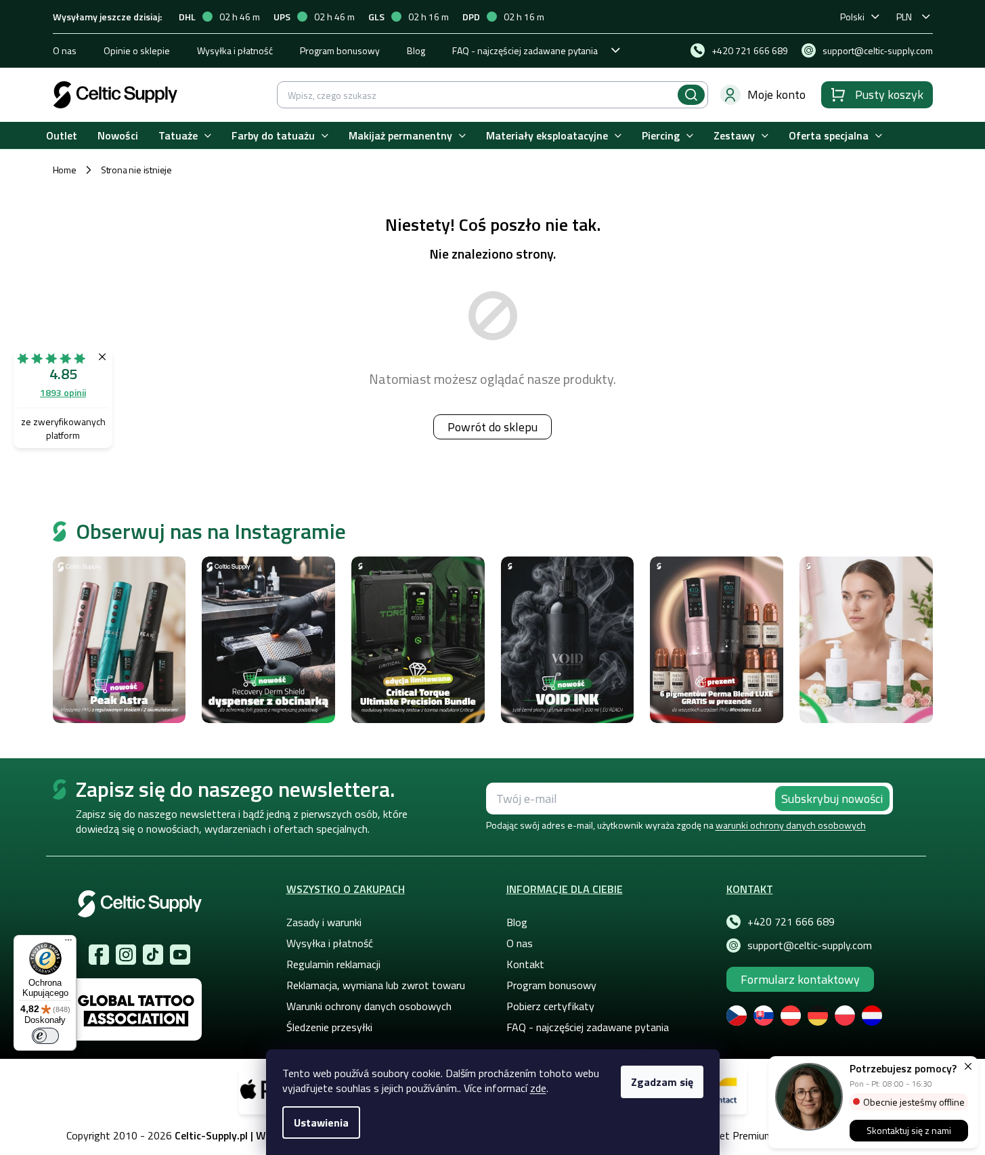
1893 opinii (63, 392)
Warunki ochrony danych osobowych (369, 1006)
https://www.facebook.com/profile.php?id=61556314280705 (99, 954)
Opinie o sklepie (137, 50)
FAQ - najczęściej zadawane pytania (525, 50)
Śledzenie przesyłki (329, 1027)
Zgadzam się (662, 1082)
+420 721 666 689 (791, 921)
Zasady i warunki (324, 922)
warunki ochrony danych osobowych (791, 825)
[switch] (45, 1036)
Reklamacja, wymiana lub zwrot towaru (375, 985)
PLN (904, 16)
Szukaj (691, 95)
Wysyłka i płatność (235, 50)
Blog (416, 50)
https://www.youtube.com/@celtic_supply (180, 954)
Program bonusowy (340, 50)
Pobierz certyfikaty (550, 1006)
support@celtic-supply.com (809, 945)
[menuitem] (61, 136)
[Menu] (68, 943)
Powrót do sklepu (492, 427)
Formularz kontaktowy (800, 979)
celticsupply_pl (126, 954)
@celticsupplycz (153, 954)
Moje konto (776, 94)
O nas (64, 50)
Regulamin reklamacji (333, 964)
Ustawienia (321, 1122)
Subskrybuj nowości (832, 798)
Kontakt (525, 964)
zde (538, 1088)
